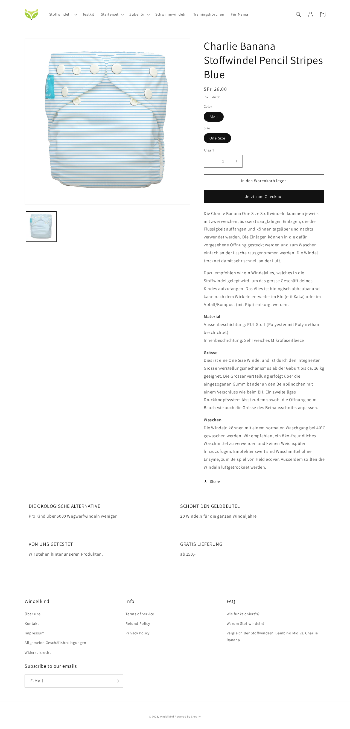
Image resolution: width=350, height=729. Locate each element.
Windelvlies (262, 273)
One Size (217, 138)
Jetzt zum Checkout (264, 196)
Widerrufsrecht (38, 652)
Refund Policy (138, 623)
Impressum (35, 633)
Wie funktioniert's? (243, 613)
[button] (62, 14)
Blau (213, 116)
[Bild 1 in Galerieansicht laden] (41, 226)
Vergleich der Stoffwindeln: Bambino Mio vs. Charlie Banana (272, 636)
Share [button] (215, 481)
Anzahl (209, 150)
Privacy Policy (137, 633)
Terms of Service (140, 613)
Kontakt (32, 623)
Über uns (33, 613)
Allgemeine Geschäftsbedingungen (55, 642)
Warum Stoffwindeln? (246, 623)
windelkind (167, 716)
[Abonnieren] (117, 681)
